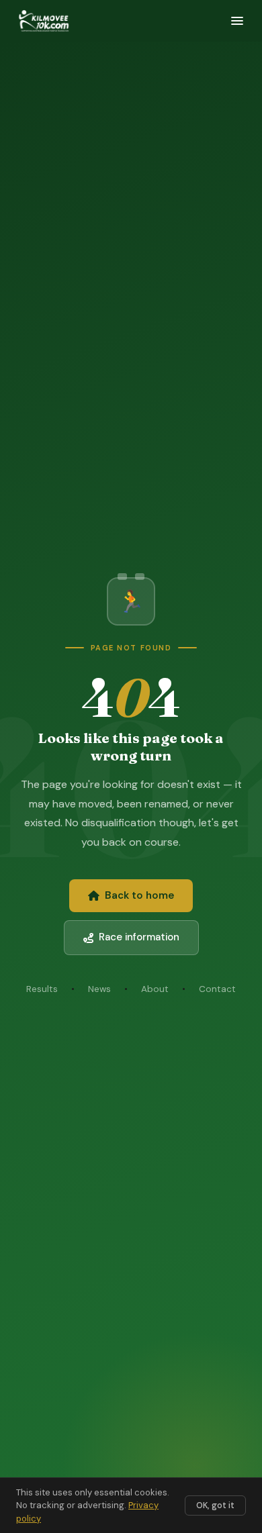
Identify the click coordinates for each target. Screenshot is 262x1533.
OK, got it (215, 1505)
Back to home (139, 895)
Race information (139, 937)
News (99, 989)
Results (42, 989)
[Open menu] (237, 20)
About (155, 989)
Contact (217, 989)
